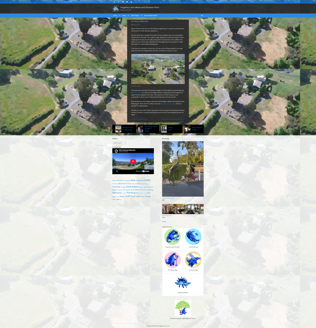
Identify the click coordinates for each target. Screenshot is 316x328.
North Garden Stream (150, 15)
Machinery (150, 187)
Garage (123, 187)
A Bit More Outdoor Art (168, 198)
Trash (133, 196)
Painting (150, 190)
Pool (137, 193)
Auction (127, 180)
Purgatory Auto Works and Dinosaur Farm (139, 7)
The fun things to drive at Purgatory (127, 127)
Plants (125, 193)
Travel (138, 196)
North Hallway (135, 190)
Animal (119, 180)
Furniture (116, 187)
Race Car (141, 193)
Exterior (128, 184)
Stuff (127, 196)
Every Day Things (189, 131)
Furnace (145, 183)
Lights (145, 187)
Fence (133, 183)
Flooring (137, 183)
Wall (117, 199)
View (114, 200)
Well (121, 199)
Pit (122, 193)
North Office (143, 190)
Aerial (124, 15)
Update (147, 130)
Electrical (121, 183)
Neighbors (115, 190)
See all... (164, 221)
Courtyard (139, 180)
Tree (142, 196)
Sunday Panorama (174, 127)
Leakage (147, 127)
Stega (118, 196)
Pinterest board (137, 92)
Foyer (142, 183)
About (115, 15)
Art (123, 180)
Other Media (135, 15)
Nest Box (120, 190)
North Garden (126, 190)
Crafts (147, 180)
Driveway (115, 183)
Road (145, 193)
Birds (133, 180)
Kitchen (140, 187)
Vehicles (123, 131)
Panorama (171, 130)
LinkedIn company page (168, 103)
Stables (114, 196)
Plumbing (131, 192)
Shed (148, 193)
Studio (122, 196)
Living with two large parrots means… (193, 127)
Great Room (132, 186)
